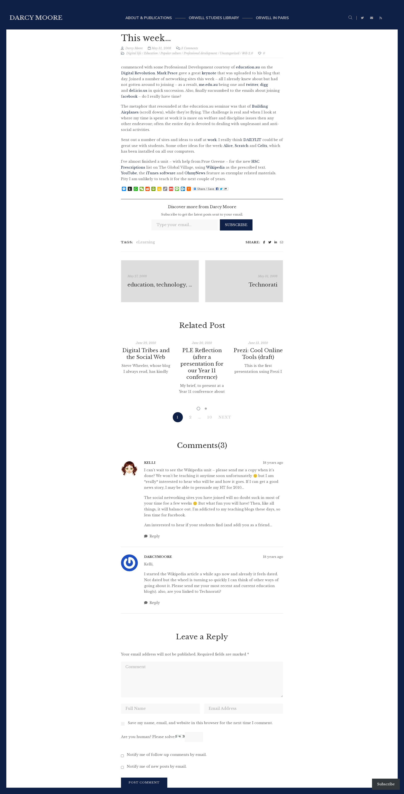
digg (264, 85)
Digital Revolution (138, 73)
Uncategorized (229, 53)
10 (209, 417)
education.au (248, 67)
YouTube (129, 173)
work (212, 140)
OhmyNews (195, 173)
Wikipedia (215, 167)
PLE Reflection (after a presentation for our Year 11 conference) (201, 363)
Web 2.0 (247, 53)
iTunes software (160, 173)
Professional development (200, 53)
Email (371, 17)
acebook (129, 96)
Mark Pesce (167, 73)
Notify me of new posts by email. (157, 766)
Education (151, 53)
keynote (209, 73)
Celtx (262, 146)
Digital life (133, 53)
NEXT (225, 417)
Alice (228, 146)
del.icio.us (138, 90)
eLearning (145, 242)
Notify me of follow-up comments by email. (167, 755)
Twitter (362, 17)
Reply (154, 536)
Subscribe (236, 225)
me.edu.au (209, 85)
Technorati (263, 285)
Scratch (242, 146)
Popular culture (171, 53)
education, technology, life (160, 285)
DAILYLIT (252, 140)
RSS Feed (380, 17)
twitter (252, 85)
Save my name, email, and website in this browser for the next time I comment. (200, 723)
